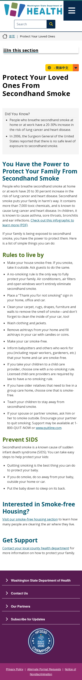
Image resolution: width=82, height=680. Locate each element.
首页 (12, 36)
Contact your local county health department (35, 548)
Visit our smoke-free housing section (30, 519)
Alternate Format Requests (44, 669)
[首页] (33, 10)
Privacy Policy (14, 669)
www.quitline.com (49, 428)
